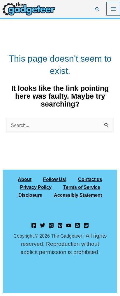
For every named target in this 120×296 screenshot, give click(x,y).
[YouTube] (68, 225)
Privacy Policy (36, 187)
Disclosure (30, 195)
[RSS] (77, 225)
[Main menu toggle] (113, 9)
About (24, 179)
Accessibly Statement (78, 195)
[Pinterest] (60, 225)
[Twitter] (42, 225)
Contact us (90, 179)
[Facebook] (33, 225)
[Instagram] (51, 225)
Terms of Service (81, 187)
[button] (97, 9)
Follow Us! (54, 179)
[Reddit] (86, 225)
